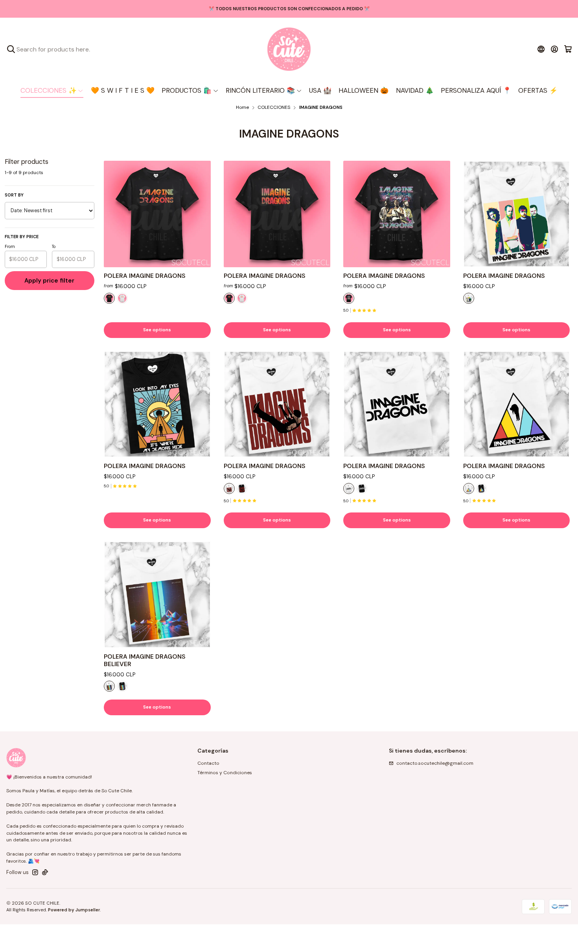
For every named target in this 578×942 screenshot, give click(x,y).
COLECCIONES (274, 107)
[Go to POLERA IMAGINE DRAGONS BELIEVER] (157, 594)
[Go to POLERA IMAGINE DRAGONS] (157, 214)
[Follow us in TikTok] (45, 872)
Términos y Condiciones (224, 772)
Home (242, 107)
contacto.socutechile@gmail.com (434, 763)
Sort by (14, 195)
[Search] (11, 49)
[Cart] (568, 49)
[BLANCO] (122, 298)
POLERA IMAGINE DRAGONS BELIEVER (145, 660)
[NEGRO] (109, 298)
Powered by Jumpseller (74, 910)
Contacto (208, 763)
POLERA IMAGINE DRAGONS (145, 276)
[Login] (554, 49)
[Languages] (541, 49)
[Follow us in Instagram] (35, 872)
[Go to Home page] (289, 49)
